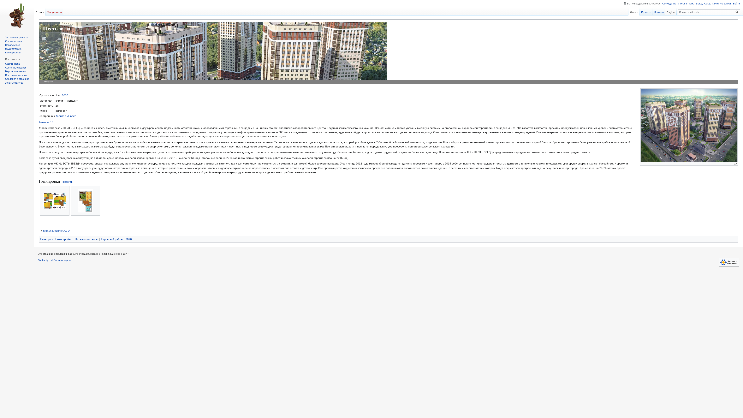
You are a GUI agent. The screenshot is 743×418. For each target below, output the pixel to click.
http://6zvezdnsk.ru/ (55, 230)
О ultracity (43, 260)
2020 (65, 95)
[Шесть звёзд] (213, 70)
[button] (670, 11)
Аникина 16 (46, 122)
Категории (46, 239)
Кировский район (112, 239)
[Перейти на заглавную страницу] (17, 15)
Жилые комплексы (86, 239)
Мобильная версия (61, 260)
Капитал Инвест (66, 115)
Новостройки (63, 239)
